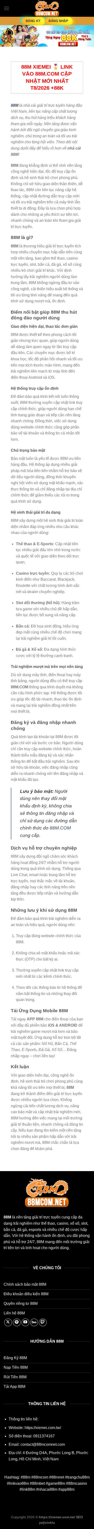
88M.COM (60, 827)
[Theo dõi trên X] (8, 1322)
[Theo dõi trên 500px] (34, 1322)
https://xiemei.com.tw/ (43, 1428)
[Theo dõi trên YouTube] (25, 1322)
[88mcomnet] (47, 8)
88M (14, 105)
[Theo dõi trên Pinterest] (17, 1322)
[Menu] (6, 8)
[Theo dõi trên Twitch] (43, 1322)
